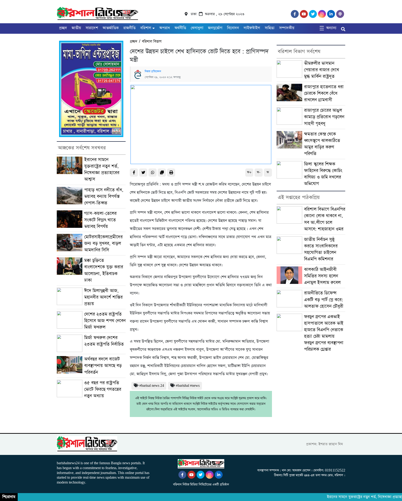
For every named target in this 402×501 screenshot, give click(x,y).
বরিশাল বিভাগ (151, 41)
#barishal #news (188, 385)
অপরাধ (164, 28)
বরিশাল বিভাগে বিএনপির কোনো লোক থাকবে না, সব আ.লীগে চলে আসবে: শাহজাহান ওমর (324, 219)
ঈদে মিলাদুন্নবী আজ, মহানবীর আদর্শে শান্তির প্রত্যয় (103, 297)
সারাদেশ (92, 28)
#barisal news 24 (151, 385)
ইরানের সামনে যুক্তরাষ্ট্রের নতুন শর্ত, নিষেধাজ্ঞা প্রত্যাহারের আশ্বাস (101, 169)
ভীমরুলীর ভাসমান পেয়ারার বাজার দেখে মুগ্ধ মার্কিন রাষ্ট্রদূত (321, 70)
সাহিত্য (270, 28)
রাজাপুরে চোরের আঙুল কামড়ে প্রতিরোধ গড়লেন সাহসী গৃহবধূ (324, 117)
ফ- (258, 172)
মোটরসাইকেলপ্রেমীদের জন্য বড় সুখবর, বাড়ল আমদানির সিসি (103, 243)
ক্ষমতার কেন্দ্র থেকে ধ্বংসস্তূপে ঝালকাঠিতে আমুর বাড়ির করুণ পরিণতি (322, 144)
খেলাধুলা (197, 28)
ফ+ (249, 172)
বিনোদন (233, 28)
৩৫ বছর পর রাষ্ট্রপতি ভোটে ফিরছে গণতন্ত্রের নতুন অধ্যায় (102, 389)
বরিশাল (145, 28)
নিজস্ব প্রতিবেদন (153, 71)
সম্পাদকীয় (286, 28)
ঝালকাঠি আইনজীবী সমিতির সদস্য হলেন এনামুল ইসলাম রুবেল (322, 276)
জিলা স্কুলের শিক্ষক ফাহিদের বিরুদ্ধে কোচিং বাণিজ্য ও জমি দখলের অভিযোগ (323, 174)
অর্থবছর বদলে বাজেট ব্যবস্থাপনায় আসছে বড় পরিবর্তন (103, 365)
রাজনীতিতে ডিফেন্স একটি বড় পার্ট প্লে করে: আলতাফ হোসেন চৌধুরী (323, 299)
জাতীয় (76, 28)
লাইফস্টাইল (252, 28)
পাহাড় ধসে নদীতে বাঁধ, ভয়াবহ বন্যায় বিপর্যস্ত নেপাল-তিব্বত (103, 196)
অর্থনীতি (180, 28)
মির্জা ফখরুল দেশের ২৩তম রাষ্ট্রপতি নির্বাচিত (104, 341)
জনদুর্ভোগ (215, 28)
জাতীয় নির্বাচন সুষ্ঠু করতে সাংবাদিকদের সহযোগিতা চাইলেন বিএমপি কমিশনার (321, 249)
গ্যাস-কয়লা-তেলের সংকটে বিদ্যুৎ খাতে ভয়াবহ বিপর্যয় (100, 220)
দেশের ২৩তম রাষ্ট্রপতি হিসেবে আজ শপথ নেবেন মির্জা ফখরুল (105, 320)
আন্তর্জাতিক (111, 28)
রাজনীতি (129, 28)
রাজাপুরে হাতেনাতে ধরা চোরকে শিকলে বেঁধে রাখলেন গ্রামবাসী (324, 93)
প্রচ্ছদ (63, 28)
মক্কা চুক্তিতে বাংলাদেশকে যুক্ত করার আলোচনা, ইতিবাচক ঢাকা (103, 270)
